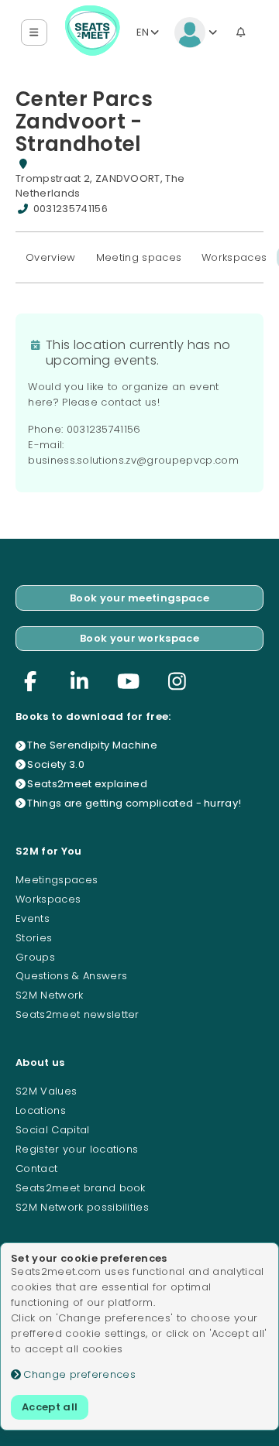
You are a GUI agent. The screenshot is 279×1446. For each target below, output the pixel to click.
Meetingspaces (57, 879)
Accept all (50, 1407)
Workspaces (234, 257)
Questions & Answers (71, 975)
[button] (34, 32)
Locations (41, 1110)
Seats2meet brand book (81, 1187)
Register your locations (77, 1149)
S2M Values (46, 1091)
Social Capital (53, 1129)
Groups (35, 957)
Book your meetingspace (139, 598)
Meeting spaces (139, 257)
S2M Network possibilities (82, 1207)
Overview (51, 257)
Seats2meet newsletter (78, 1014)
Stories (34, 937)
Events (33, 918)
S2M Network (50, 995)
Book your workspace (139, 638)
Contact (36, 1168)
